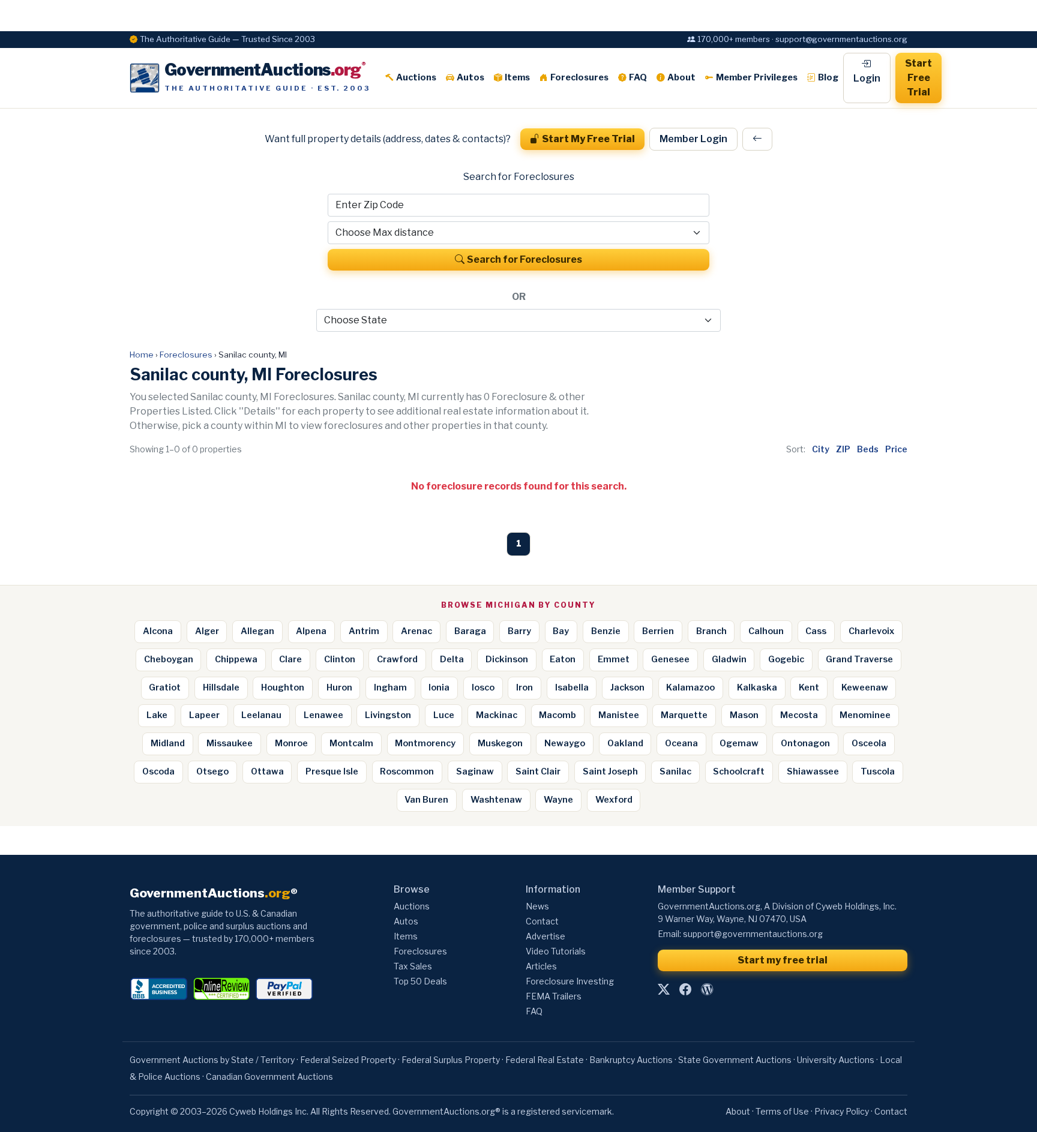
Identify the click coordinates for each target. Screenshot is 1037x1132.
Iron (524, 687)
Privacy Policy (841, 1111)
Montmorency (425, 743)
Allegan (257, 631)
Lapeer (204, 715)
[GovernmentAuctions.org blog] (707, 990)
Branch (711, 631)
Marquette (684, 715)
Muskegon (500, 743)
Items (517, 77)
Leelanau (261, 715)
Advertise (545, 936)
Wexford (614, 799)
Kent (809, 687)
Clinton (339, 659)
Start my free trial (783, 960)
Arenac (416, 631)
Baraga (470, 631)
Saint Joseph (610, 771)
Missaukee (229, 743)
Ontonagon (805, 743)
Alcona (158, 631)
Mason (744, 715)
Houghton (282, 687)
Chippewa (236, 659)
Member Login (693, 139)
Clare (290, 659)
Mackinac (496, 715)
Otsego (212, 771)
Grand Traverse (859, 659)
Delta (452, 659)
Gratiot (165, 687)
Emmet (614, 659)
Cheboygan (168, 659)
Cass (815, 631)
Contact (542, 921)
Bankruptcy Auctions (631, 1060)
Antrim (364, 631)
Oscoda (158, 771)
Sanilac (675, 771)
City (820, 449)
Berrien (658, 631)
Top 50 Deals (420, 981)
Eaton (563, 659)
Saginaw (475, 771)
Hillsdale (221, 687)
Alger (207, 631)
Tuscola (878, 771)
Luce (443, 715)
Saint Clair (538, 771)
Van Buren (426, 799)
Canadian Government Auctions (269, 1076)
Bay (561, 631)
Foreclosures (579, 77)
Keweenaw (864, 687)
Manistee (618, 715)
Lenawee (323, 715)
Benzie (606, 631)
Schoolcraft (739, 771)
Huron (339, 687)
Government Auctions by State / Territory (212, 1060)
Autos (470, 77)
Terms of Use (782, 1111)
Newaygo (564, 743)
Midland (168, 743)
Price (896, 449)
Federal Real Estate (544, 1060)
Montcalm (351, 743)
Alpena (311, 631)
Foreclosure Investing (570, 981)
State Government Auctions (735, 1060)
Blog (828, 77)
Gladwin (729, 659)
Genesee (670, 659)
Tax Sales (413, 966)
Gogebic (786, 659)
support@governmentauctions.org (753, 934)
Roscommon (407, 771)
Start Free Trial (918, 78)
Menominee (865, 715)
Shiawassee (813, 771)
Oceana (681, 743)
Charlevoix (871, 631)
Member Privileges (757, 77)
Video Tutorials (556, 951)
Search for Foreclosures (524, 259)
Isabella (572, 687)
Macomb (557, 715)
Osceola (869, 743)
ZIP (843, 449)
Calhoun (766, 631)
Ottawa (267, 771)
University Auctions (835, 1060)
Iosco (483, 687)
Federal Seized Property (348, 1060)
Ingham (390, 687)
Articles (541, 966)
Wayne (558, 799)
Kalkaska (757, 687)
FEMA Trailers (554, 996)
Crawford (397, 659)
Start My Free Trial (588, 139)
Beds (868, 449)
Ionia (438, 687)
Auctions (416, 77)
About (681, 77)
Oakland (625, 743)
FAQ (638, 77)
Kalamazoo (690, 687)
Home (142, 354)
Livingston (388, 715)
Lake (156, 715)
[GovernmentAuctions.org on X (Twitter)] (664, 990)
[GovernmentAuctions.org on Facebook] (685, 990)
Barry (519, 631)
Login (866, 78)
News (537, 906)
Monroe (291, 743)
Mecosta (799, 715)
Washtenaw (496, 799)
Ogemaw (739, 743)
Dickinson (506, 659)
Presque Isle (331, 771)
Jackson (627, 687)
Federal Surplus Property (450, 1060)
